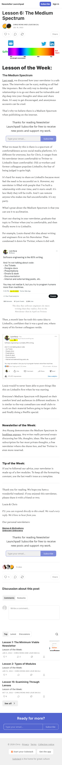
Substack (16, 758)
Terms (33, 744)
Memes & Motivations (13, 528)
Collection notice (46, 744)
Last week (7, 80)
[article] (31, 649)
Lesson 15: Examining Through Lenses (21, 683)
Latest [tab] (13, 634)
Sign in (56, 4)
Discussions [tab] (24, 634)
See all (8, 703)
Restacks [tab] (21, 598)
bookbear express (11, 434)
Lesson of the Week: (12, 649)
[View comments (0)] (15, 34)
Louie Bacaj (33, 25)
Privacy (25, 744)
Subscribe (45, 4)
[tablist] (14, 598)
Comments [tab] (9, 598)
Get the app (45, 751)
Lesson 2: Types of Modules (19, 663)
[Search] (57, 634)
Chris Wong (18, 25)
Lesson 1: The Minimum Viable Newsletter (20, 644)
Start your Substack (23, 751)
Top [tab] (5, 634)
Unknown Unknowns (12, 530)
